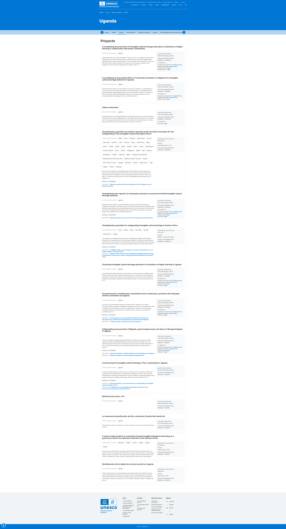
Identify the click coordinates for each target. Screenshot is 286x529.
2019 (171, 202)
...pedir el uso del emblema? (126, 513)
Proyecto (121, 32)
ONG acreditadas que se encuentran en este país (172, 32)
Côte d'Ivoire (140, 142)
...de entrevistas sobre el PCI (143, 505)
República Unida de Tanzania (132, 158)
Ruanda (145, 158)
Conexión (183, 2)
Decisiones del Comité (156, 512)
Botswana (132, 138)
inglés (175, 64)
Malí (143, 150)
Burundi (149, 138)
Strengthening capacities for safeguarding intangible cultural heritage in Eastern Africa (140, 225)
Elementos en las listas (144, 32)
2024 (171, 87)
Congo (133, 142)
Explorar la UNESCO (167, 2)
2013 (171, 403)
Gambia (129, 146)
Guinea (141, 146)
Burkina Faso (141, 138)
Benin (125, 138)
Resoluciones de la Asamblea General (156, 509)
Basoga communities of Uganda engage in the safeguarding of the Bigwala (132, 353)
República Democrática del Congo (112, 158)
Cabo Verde (106, 142)
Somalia (135, 162)
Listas (156, 5)
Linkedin (171, 514)
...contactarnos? (126, 516)
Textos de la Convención (154, 501)
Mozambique (106, 154)
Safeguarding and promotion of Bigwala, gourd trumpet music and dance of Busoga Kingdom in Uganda (142, 330)
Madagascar (130, 150)
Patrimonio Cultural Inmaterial (109, 6)
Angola (120, 138)
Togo (151, 162)
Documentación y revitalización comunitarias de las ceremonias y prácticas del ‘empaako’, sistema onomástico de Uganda (141, 295)
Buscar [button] (185, 5)
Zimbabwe (118, 166)
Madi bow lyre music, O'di (113, 396)
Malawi (138, 150)
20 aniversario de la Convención (154, 2)
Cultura (107, 12)
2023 (171, 56)
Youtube (171, 508)
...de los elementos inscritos (141, 501)
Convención (134, 5)
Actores (174, 5)
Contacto (155, 32)
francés (180, 64)
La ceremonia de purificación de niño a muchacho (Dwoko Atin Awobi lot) (133, 416)
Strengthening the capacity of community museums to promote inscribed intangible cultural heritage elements (142, 195)
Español (176, 2)
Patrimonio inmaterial (117, 12)
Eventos (143, 5)
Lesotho (123, 150)
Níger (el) (121, 154)
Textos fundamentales (156, 506)
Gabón (123, 146)
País (180, 5)
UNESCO (101, 12)
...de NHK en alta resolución (141, 509)
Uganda (107, 32)
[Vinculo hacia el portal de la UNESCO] (110, 4)
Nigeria (128, 154)
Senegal (120, 162)
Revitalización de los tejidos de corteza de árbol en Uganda (128, 464)
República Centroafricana (139, 154)
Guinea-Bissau (149, 146)
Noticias (114, 32)
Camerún (114, 142)
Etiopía (117, 146)
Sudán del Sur (143, 162)
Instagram (171, 504)
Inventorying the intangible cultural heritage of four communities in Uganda (134, 363)
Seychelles (128, 162)
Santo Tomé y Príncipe (109, 162)
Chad (120, 142)
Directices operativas (156, 504)
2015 (171, 338)
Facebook (171, 501)
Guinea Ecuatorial (108, 150)
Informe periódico (131, 32)
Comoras (126, 142)
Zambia (111, 166)
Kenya (116, 150)
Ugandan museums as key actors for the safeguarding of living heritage (131, 218)
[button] (182, 13)
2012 (172, 370)
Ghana (135, 146)
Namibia (114, 154)
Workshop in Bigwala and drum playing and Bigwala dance (127, 355)
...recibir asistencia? (127, 501)
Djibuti (148, 142)
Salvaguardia (165, 5)
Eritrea (105, 146)
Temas (150, 5)
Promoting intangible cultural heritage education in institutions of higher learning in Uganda (141, 264)
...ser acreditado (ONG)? (128, 510)
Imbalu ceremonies (110, 107)
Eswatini (111, 146)
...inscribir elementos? (127, 503)
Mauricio (149, 150)
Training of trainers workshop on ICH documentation (125, 321)
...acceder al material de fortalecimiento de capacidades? (128, 507)
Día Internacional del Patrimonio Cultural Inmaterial (134, 2)
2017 (171, 271)
